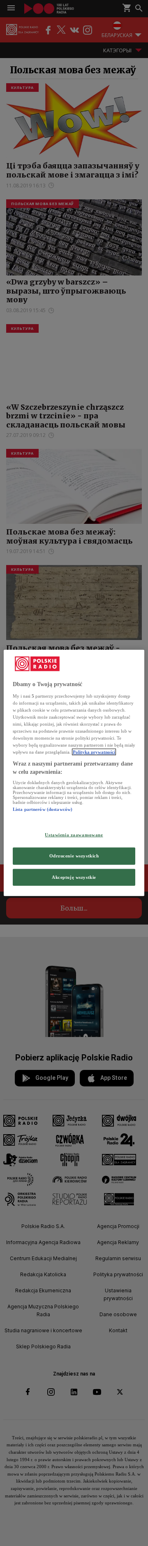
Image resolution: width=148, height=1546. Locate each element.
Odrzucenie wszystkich (74, 855)
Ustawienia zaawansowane (74, 834)
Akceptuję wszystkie (74, 876)
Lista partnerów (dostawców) (42, 809)
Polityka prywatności (94, 752)
